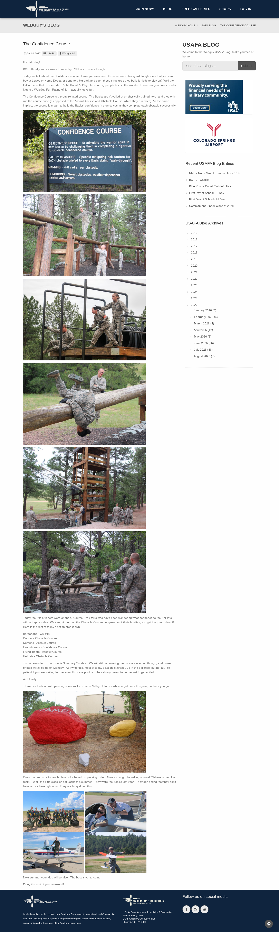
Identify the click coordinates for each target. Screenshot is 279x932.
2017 (194, 246)
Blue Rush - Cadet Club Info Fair (210, 186)
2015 (194, 232)
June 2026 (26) (204, 343)
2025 (194, 298)
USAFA (51, 53)
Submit (246, 66)
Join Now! (145, 9)
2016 (194, 239)
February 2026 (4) (206, 317)
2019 (194, 259)
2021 (194, 272)
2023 (194, 285)
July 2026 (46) (203, 349)
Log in (245, 9)
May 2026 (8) (202, 336)
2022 (194, 278)
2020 (194, 265)
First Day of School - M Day (207, 199)
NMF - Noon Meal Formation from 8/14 (214, 173)
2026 (194, 304)
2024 (194, 291)
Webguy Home (185, 25)
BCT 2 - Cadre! (199, 179)
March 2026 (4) (204, 323)
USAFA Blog (208, 25)
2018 (194, 252)
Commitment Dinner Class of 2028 (211, 205)
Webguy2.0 (68, 53)
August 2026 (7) (204, 356)
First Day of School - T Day (206, 192)
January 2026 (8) (205, 310)
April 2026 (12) (203, 330)
